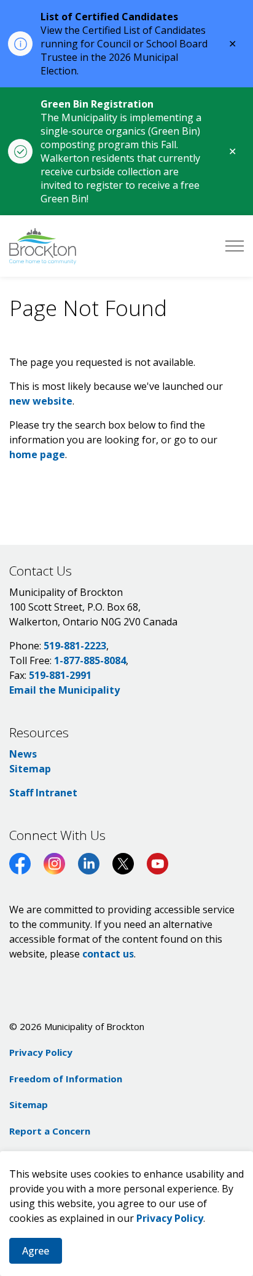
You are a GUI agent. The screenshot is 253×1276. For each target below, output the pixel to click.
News (23, 754)
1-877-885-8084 (90, 660)
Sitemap (30, 768)
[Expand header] (234, 246)
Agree (35, 1251)
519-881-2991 (60, 675)
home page (37, 454)
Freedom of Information (65, 1078)
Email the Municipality (64, 690)
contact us (108, 954)
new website (40, 401)
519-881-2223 (75, 645)
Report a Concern (49, 1131)
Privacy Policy (169, 1218)
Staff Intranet (43, 792)
